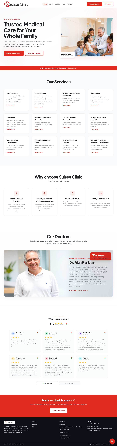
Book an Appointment (13, 53)
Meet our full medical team (77, 290)
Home (45, 4)
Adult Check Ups (64, 429)
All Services (63, 424)
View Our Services (34, 53)
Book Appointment (65, 437)
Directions (108, 4)
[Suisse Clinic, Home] (16, 4)
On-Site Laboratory (65, 435)
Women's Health (64, 432)
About (51, 4)
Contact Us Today (59, 411)
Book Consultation (94, 4)
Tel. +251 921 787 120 (93, 424)
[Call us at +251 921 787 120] (112, 441)
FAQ (64, 4)
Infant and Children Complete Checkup (70, 427)
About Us (34, 424)
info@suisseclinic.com (93, 426)
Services (57, 4)
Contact (69, 4)
